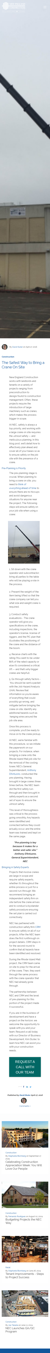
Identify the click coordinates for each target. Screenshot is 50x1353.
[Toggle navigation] (45, 7)
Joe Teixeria (13, 1325)
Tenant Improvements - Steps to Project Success (24, 1275)
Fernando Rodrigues (17, 1216)
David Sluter (17, 347)
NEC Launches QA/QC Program (20, 1329)
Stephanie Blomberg (17, 1156)
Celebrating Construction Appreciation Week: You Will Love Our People (23, 1165)
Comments (24, 1106)
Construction (8, 357)
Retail (7, 1267)
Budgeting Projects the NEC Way (23, 1221)
